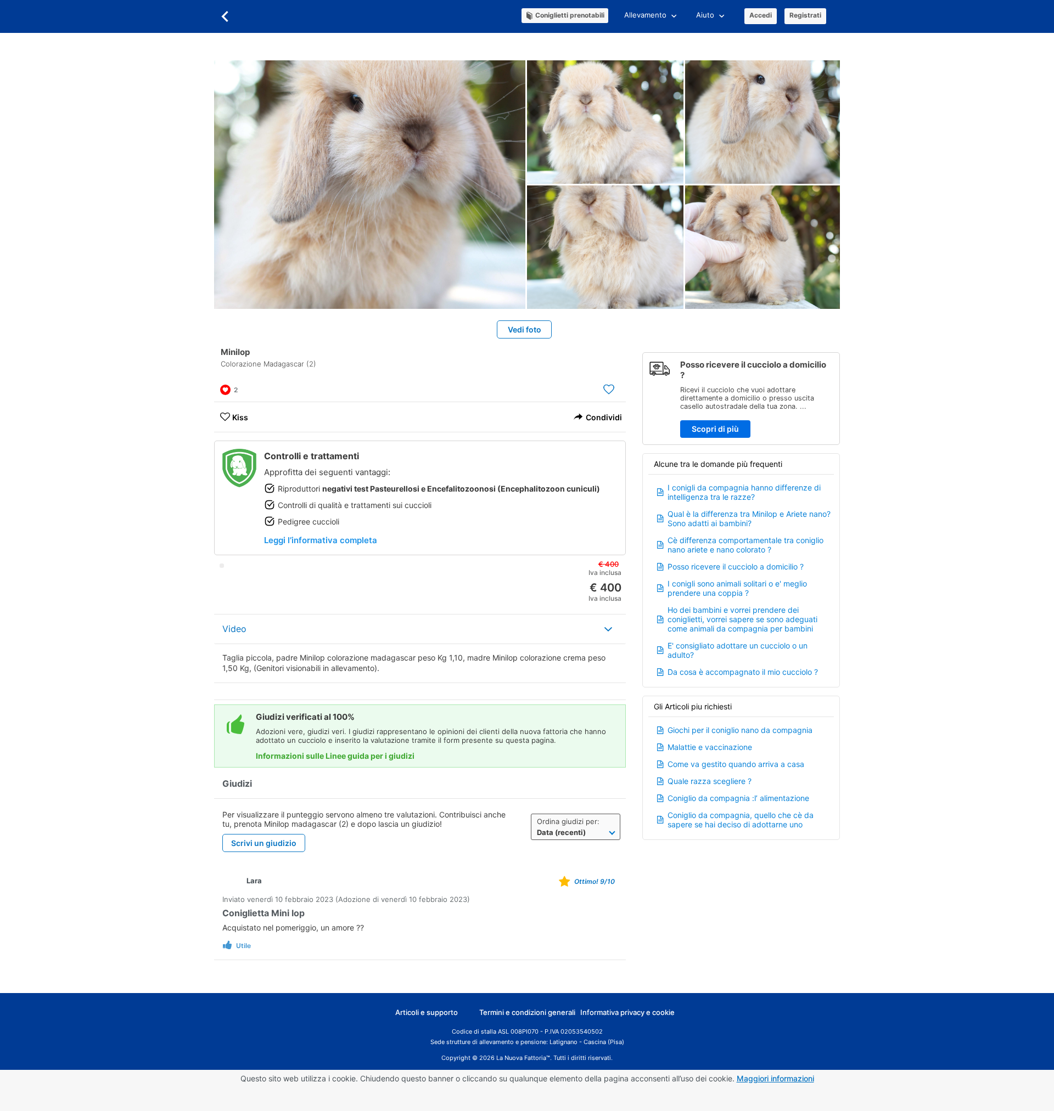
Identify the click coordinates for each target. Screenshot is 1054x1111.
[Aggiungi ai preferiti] (609, 389)
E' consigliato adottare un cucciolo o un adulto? (738, 650)
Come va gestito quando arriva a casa (736, 764)
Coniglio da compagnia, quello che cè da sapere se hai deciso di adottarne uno (741, 819)
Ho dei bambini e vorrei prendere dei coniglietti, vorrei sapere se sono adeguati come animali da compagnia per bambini (742, 619)
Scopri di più (715, 428)
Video (234, 628)
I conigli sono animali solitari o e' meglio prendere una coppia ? (737, 588)
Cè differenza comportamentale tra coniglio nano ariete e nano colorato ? (745, 544)
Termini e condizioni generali (527, 1012)
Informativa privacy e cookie (627, 1012)
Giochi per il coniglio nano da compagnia (740, 730)
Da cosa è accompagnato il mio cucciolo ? (743, 671)
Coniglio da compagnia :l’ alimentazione (738, 798)
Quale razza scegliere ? (710, 781)
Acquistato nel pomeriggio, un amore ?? (293, 927)
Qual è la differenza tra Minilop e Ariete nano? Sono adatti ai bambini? (749, 518)
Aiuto (705, 14)
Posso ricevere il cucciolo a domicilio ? (736, 566)
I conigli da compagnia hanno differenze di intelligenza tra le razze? (744, 492)
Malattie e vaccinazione (710, 747)
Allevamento (645, 14)
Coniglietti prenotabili (569, 15)
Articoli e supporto (426, 1012)
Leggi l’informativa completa (320, 540)
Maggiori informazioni (775, 1078)
